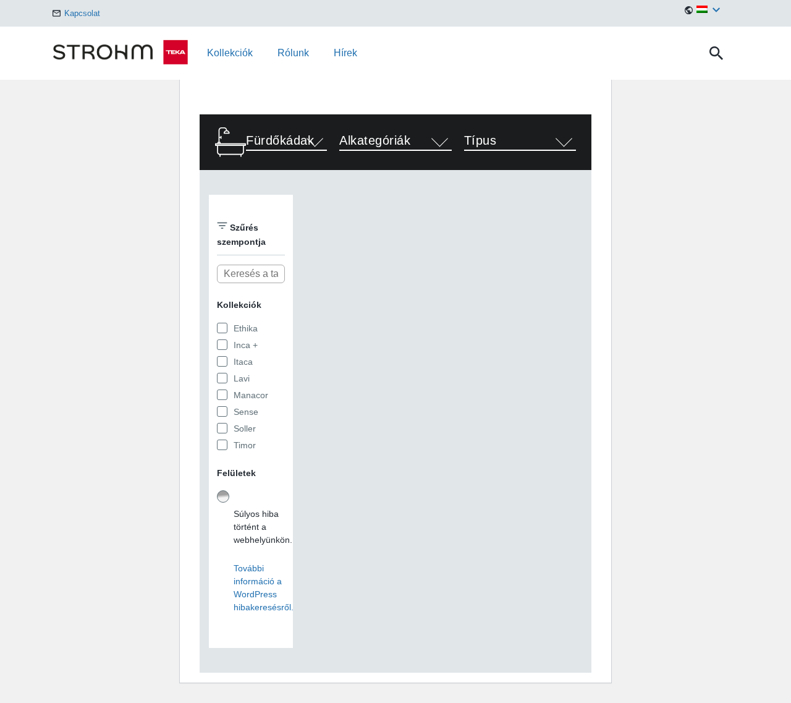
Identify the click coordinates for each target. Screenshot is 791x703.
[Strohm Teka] (130, 53)
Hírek (345, 53)
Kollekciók (230, 53)
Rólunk (293, 53)
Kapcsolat (81, 13)
